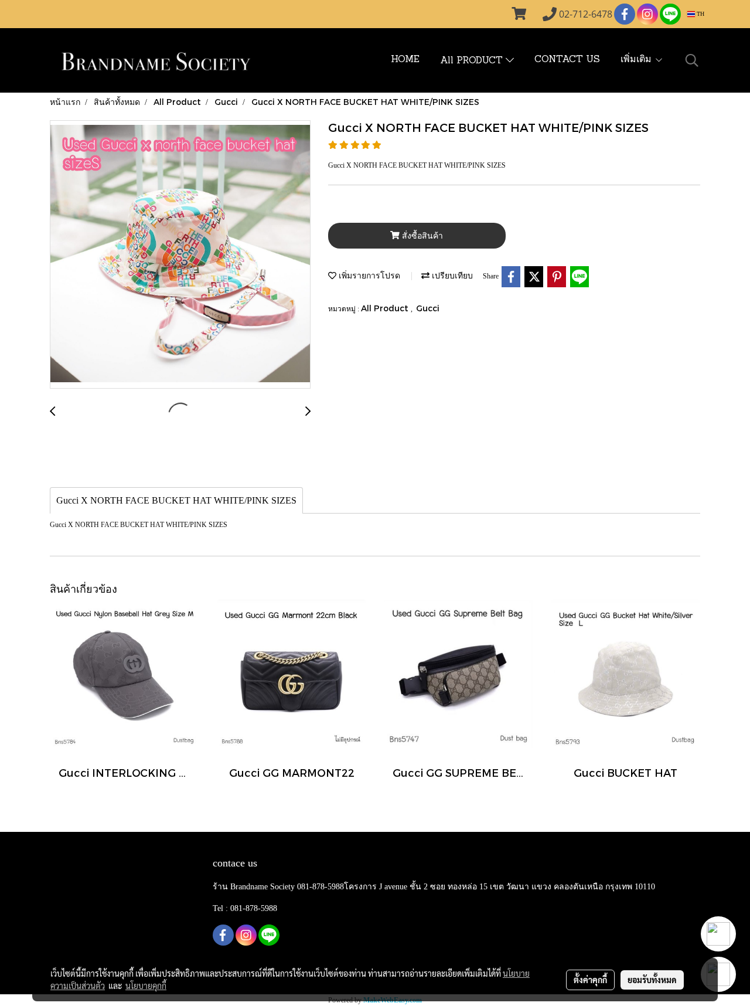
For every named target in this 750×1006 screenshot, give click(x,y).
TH (699, 14)
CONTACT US (567, 59)
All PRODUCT (473, 61)
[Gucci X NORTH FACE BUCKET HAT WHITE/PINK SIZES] (180, 255)
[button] (692, 60)
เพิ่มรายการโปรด (368, 275)
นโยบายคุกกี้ (145, 985)
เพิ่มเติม (637, 59)
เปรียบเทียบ (451, 275)
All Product (386, 308)
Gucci (427, 308)
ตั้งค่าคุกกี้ (590, 979)
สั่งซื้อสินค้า (421, 236)
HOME (405, 59)
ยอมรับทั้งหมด (652, 979)
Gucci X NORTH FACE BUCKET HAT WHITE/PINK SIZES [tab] (176, 500)
